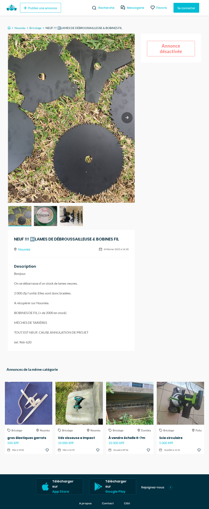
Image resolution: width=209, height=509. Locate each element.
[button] (20, 216)
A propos (85, 503)
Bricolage (35, 28)
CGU (127, 503)
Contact (108, 503)
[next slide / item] (127, 117)
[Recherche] (92, 8)
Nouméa (19, 28)
